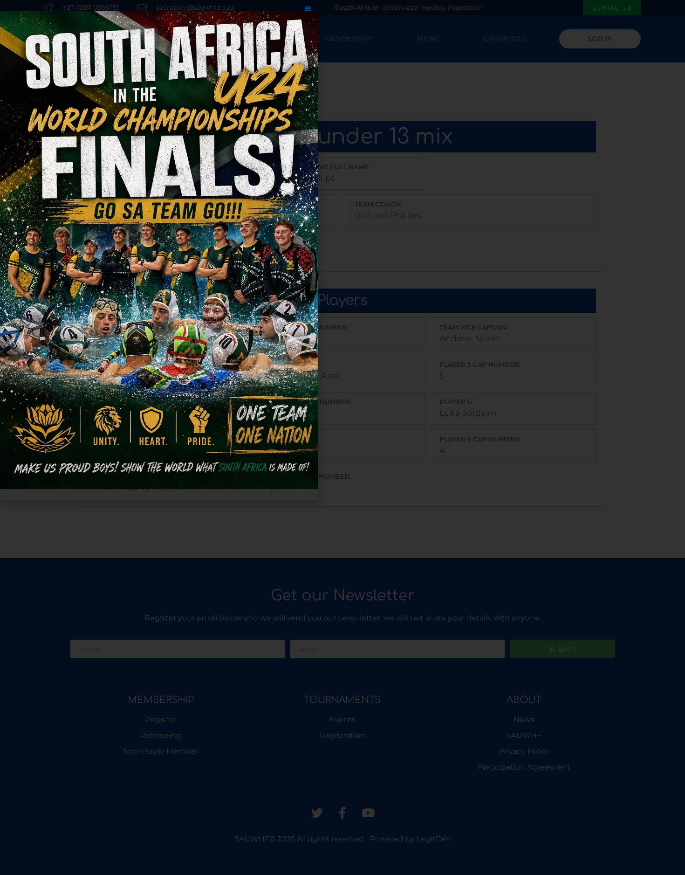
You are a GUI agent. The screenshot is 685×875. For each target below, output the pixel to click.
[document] (342, 437)
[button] (307, 10)
